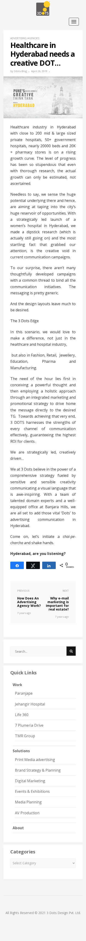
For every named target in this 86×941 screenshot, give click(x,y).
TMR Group (25, 735)
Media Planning (28, 802)
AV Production (27, 812)
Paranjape (24, 693)
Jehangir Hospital (30, 704)
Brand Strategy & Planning (38, 770)
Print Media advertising (35, 759)
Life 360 (21, 714)
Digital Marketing (30, 780)
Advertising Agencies (24, 38)
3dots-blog (20, 71)
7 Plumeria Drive (29, 725)
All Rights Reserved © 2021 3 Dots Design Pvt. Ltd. (43, 913)
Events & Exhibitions (32, 791)
